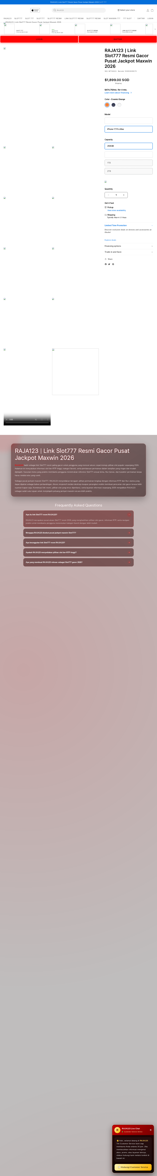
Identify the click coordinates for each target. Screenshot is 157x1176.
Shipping (118, 83)
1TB (109, 163)
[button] (7, 18)
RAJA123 (19, 465)
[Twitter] (109, 265)
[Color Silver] (119, 105)
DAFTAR (118, 39)
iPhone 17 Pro (113, 121)
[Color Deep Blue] (113, 105)
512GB (110, 154)
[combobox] (79, 10)
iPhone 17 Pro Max (115, 129)
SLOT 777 (103, 2)
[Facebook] (106, 265)
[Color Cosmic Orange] (107, 104)
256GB (110, 146)
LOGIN (39, 39)
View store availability (116, 210)
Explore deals (110, 240)
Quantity (109, 189)
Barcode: (121, 71)
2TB (109, 171)
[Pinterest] (113, 265)
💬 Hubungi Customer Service (133, 1167)
